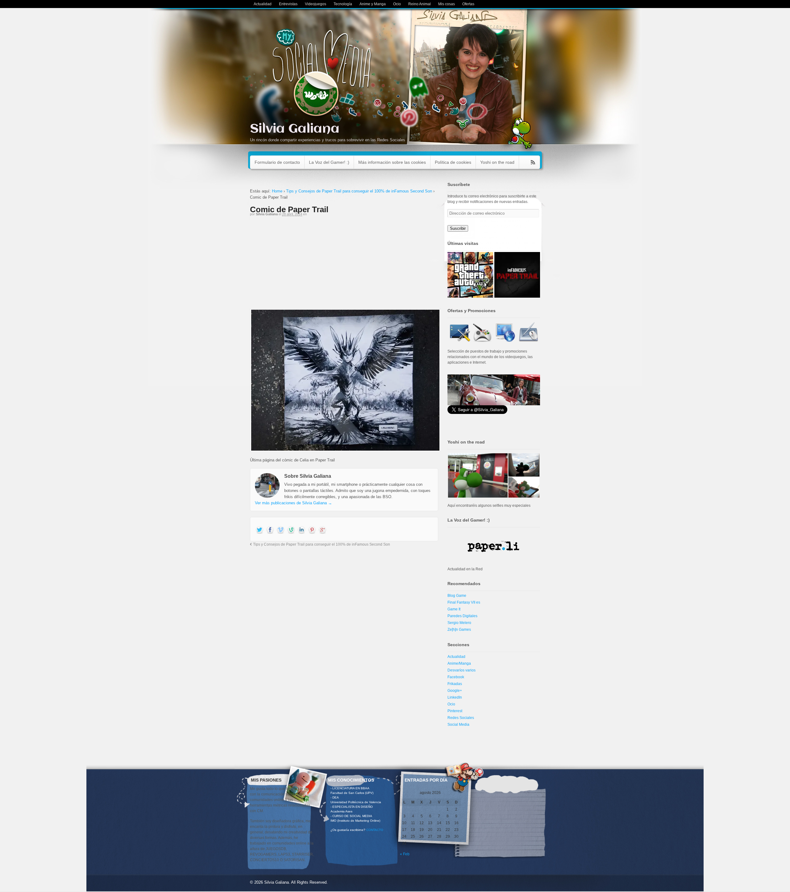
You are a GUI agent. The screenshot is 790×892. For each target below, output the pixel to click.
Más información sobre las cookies (392, 162)
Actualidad (263, 4)
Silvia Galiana (294, 129)
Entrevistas (288, 4)
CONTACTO (374, 830)
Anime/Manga (459, 663)
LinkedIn (454, 697)
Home (277, 191)
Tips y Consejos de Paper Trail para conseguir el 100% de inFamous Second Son (359, 191)
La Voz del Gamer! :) (329, 162)
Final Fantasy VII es (463, 602)
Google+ (454, 690)
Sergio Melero (459, 623)
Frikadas (454, 684)
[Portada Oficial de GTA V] (470, 275)
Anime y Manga (373, 4)
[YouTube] (280, 530)
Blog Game (456, 595)
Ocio (397, 4)
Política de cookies (453, 162)
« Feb (405, 854)
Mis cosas (446, 4)
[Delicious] (312, 530)
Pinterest (454, 711)
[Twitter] (259, 530)
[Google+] (322, 530)
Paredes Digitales (462, 616)
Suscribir (458, 228)
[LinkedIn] (301, 530)
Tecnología (343, 4)
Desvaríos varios (461, 670)
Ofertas (468, 4)
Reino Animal (419, 4)
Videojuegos (315, 4)
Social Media (458, 724)
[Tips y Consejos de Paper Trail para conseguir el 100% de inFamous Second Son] (517, 275)
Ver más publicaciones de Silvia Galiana (293, 503)
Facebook (455, 677)
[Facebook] (270, 530)
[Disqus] (344, 632)
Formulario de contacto (277, 162)
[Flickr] (291, 530)
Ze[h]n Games (459, 629)
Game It (453, 609)
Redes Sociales (460, 718)
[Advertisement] (344, 265)
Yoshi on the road (497, 162)
